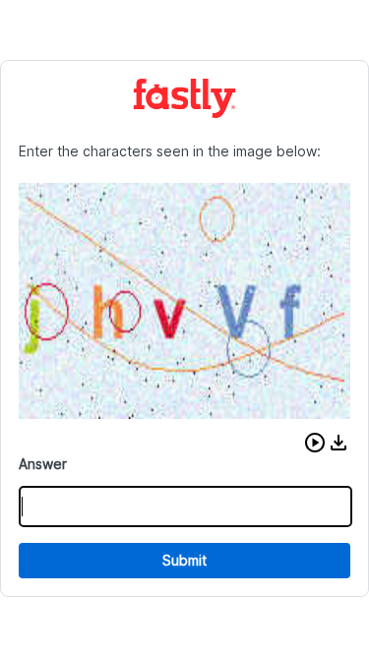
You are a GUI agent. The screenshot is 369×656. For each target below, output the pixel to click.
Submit (184, 560)
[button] (315, 442)
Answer (43, 463)
